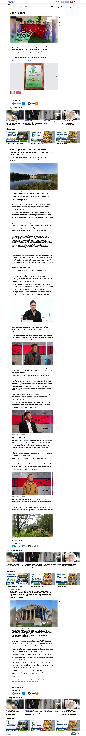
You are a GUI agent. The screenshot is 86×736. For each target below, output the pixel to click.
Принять (73, 733)
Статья (8, 7)
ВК (62, 1)
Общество (12, 10)
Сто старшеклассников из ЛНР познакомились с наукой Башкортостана (46, 7)
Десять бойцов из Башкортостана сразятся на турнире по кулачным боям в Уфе (30, 7)
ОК (71, 1)
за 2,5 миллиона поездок (43, 203)
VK (6, 4)
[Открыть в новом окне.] (17, 103)
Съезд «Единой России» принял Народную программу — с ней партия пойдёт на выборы (66, 7)
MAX (67, 1)
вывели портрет (26, 440)
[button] (56, 76)
